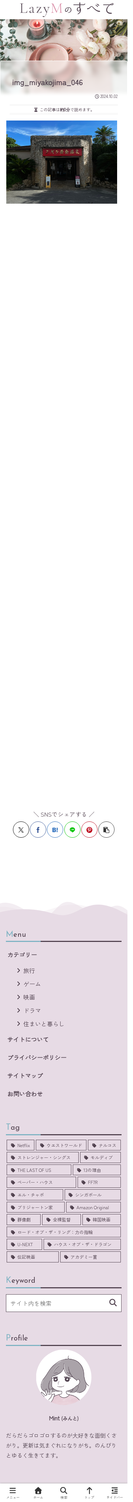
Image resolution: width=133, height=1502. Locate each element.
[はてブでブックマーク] (55, 829)
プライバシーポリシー (36, 1057)
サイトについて (28, 1039)
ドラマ (32, 1010)
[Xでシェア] (21, 829)
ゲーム (32, 983)
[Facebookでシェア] (38, 829)
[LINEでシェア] (72, 829)
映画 (29, 997)
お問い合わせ (25, 1093)
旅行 (29, 970)
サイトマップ (25, 1075)
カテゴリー (22, 954)
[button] (106, 829)
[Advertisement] (66, 502)
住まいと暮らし (44, 1023)
